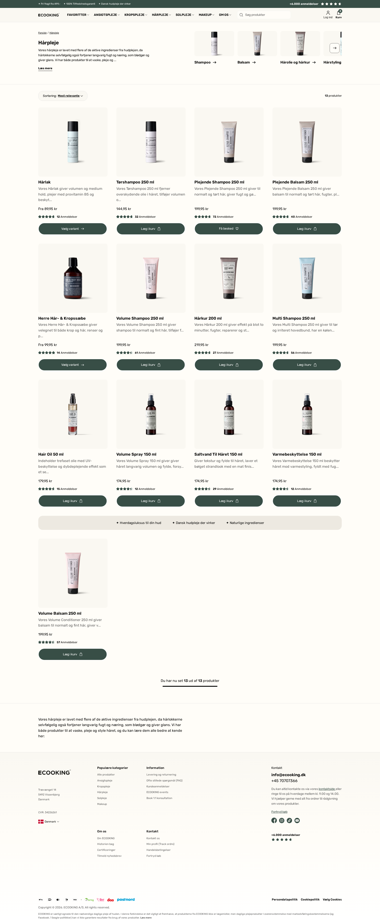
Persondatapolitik (285, 899)
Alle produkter (106, 774)
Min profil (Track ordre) (160, 844)
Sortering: (50, 96)
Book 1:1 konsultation (159, 798)
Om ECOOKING (106, 838)
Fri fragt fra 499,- (50, 3)
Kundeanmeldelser (158, 786)
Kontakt (152, 831)
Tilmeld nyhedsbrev (109, 855)
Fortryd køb (153, 855)
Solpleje (102, 798)
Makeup (102, 804)
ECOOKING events (157, 792)
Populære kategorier (112, 768)
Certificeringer (106, 849)
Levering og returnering (161, 774)
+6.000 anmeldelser (304, 3)
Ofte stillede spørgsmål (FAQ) (164, 780)
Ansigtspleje (104, 780)
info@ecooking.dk (288, 775)
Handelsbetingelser (158, 849)
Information (155, 768)
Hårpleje (102, 792)
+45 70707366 (284, 781)
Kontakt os (153, 838)
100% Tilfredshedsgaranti (80, 3)
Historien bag (105, 844)
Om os (101, 831)
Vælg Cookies (332, 899)
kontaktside (327, 789)
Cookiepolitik (310, 899)
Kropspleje (103, 786)
